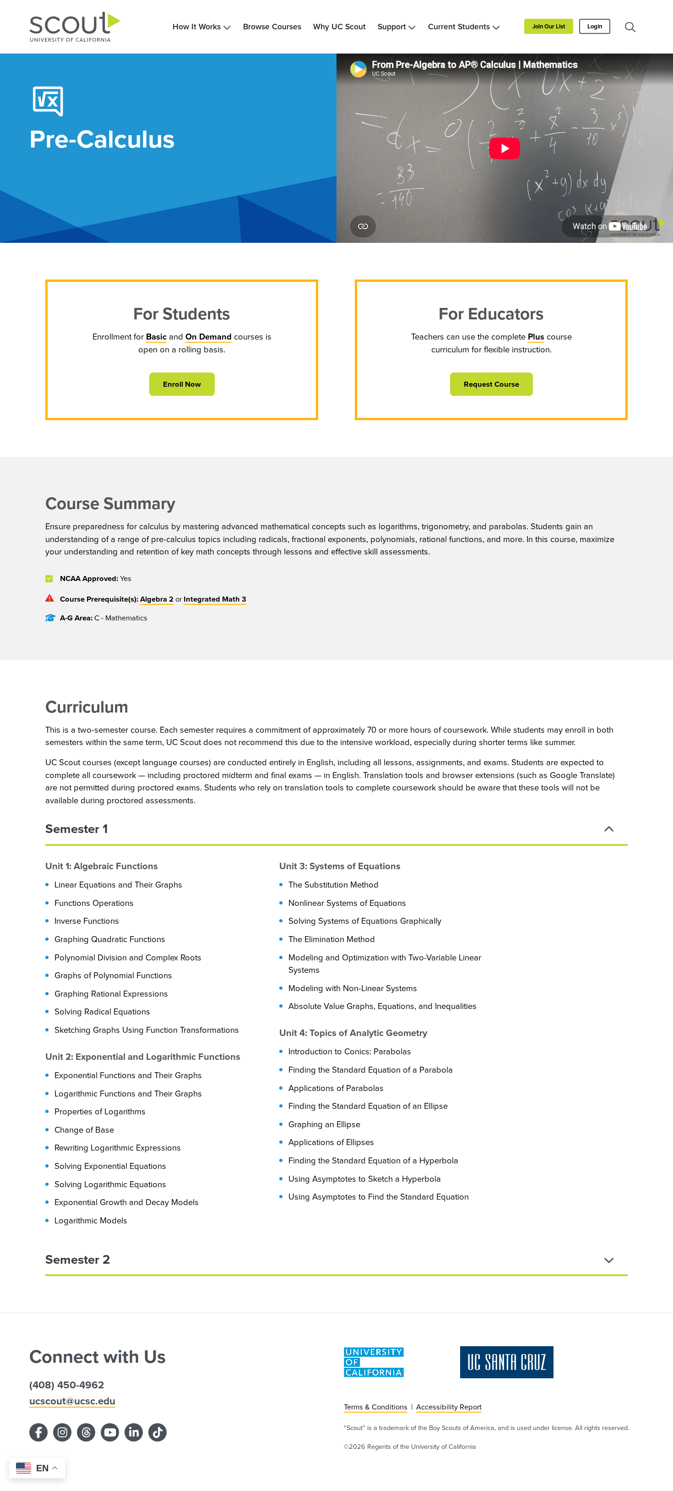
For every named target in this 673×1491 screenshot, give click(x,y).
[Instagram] (62, 1432)
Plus (536, 336)
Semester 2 (77, 1259)
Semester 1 (76, 828)
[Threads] (86, 1432)
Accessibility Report (449, 1406)
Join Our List (548, 26)
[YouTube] (110, 1432)
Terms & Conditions (375, 1406)
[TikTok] (157, 1432)
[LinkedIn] (134, 1432)
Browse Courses (272, 26)
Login (594, 26)
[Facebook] (38, 1432)
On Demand (208, 336)
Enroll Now (182, 383)
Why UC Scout (339, 26)
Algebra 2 (157, 598)
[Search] (630, 26)
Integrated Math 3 (215, 598)
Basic (156, 336)
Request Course (491, 383)
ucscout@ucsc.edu (72, 1400)
